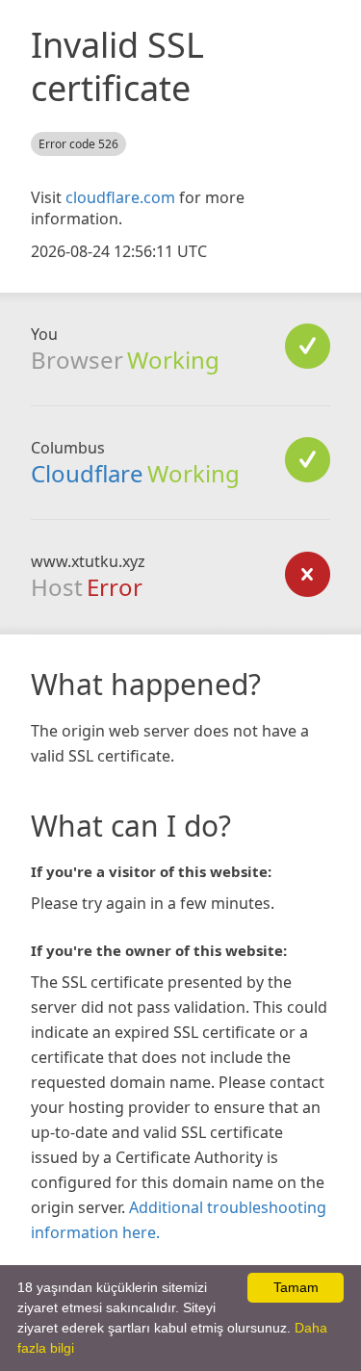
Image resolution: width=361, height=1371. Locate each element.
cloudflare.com (120, 197)
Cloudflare (87, 473)
